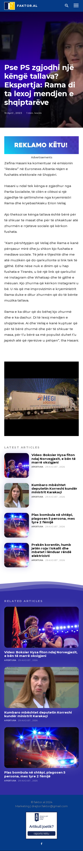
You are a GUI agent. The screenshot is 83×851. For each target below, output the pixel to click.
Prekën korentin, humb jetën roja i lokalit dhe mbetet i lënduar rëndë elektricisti (51, 550)
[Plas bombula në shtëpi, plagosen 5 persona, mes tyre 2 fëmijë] (16, 525)
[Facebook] (41, 844)
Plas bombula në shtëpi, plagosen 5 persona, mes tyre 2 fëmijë (53, 518)
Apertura (37, 467)
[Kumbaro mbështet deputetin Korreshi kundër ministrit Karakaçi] (16, 495)
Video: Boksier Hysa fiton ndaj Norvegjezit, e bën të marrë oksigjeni (53, 458)
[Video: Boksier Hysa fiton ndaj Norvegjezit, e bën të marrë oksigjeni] (16, 465)
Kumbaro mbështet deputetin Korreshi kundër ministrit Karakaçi (54, 488)
